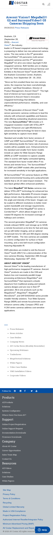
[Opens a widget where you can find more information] (42, 530)
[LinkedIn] (20, 391)
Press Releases (22, 28)
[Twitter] (31, 391)
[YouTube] (37, 390)
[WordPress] (15, 391)
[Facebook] (26, 390)
